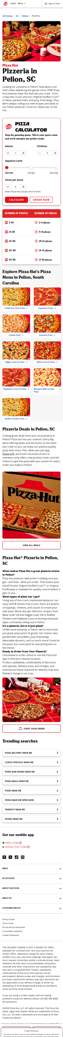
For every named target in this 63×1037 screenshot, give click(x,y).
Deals (13, 3)
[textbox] (31, 450)
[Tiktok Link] (18, 857)
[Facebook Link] (5, 857)
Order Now (41, 199)
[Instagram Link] (24, 857)
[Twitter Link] (12, 857)
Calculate (16, 199)
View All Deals (31, 545)
